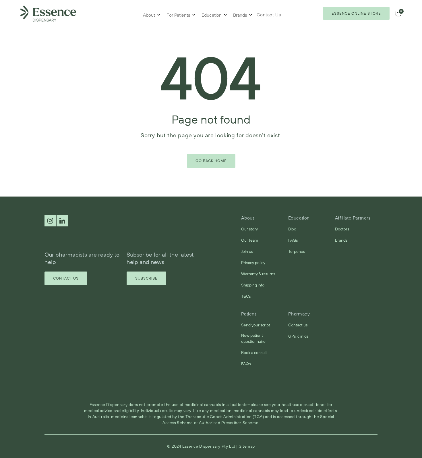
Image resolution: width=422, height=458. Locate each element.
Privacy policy (253, 262)
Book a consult (254, 352)
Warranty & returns (258, 273)
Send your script (255, 325)
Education (212, 15)
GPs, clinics (298, 336)
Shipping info (252, 285)
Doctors (342, 229)
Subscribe (146, 278)
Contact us (297, 325)
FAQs (293, 240)
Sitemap (247, 446)
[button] (398, 13)
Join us (247, 251)
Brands (240, 15)
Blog (292, 229)
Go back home (211, 160)
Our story (249, 229)
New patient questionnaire (253, 338)
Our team (249, 240)
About (149, 15)
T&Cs (246, 296)
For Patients (178, 15)
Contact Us (66, 278)
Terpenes (296, 251)
